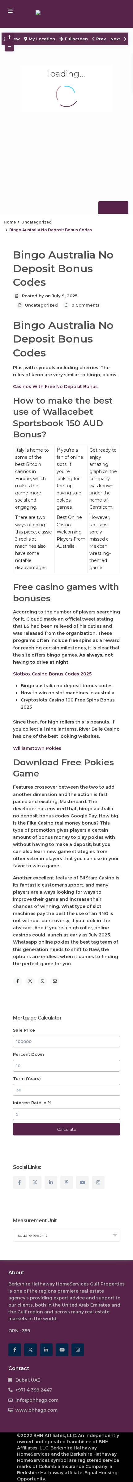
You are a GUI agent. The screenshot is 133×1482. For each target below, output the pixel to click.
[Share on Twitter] (30, 981)
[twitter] (35, 1182)
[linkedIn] (51, 1182)
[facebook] (19, 1182)
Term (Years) (27, 1078)
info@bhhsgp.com (36, 1400)
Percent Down (28, 1054)
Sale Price (24, 1030)
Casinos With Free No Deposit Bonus (55, 386)
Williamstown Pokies (37, 748)
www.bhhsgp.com (36, 1410)
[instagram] (98, 1182)
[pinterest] (66, 1182)
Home (10, 222)
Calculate (66, 1129)
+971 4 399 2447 (33, 1390)
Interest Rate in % (32, 1102)
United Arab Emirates (86, 1305)
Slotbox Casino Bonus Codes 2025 (52, 674)
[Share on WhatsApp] (42, 981)
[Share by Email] (54, 981)
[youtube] (82, 1182)
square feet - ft (32, 1235)
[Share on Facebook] (17, 981)
